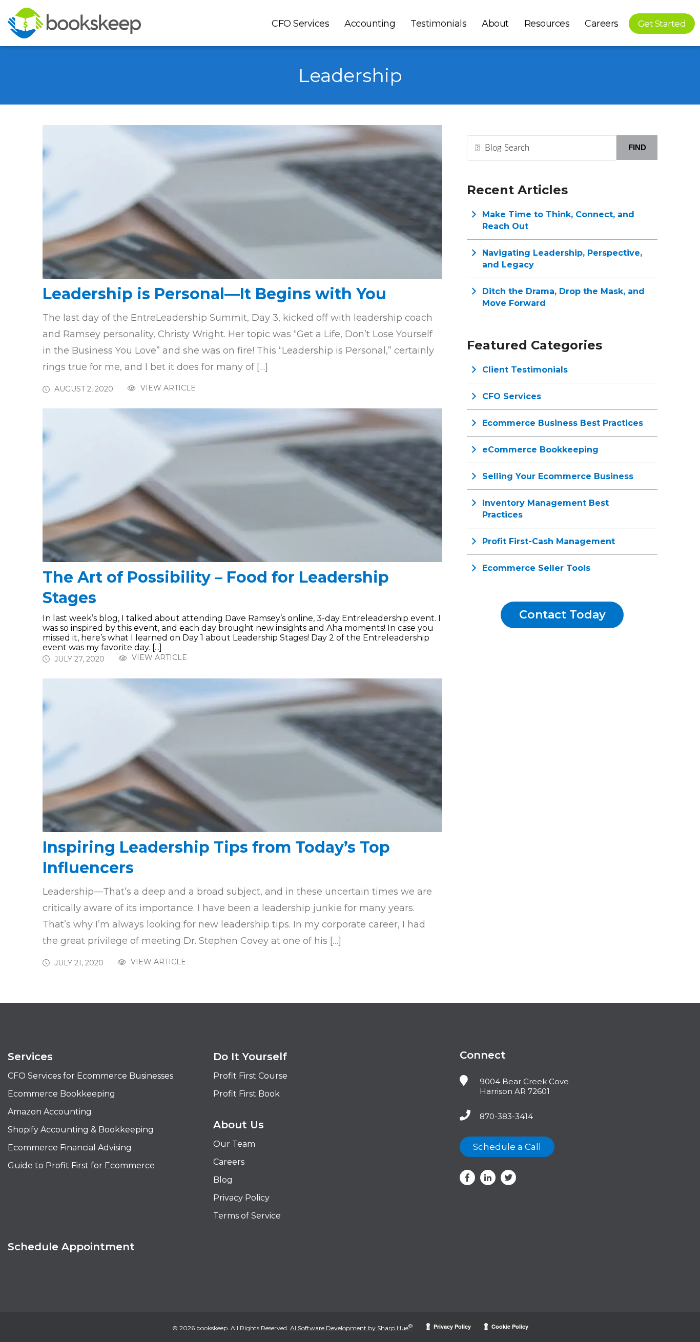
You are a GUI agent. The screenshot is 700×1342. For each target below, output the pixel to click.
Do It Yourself (250, 1056)
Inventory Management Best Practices (545, 509)
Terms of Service (247, 1216)
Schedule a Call (507, 1147)
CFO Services (300, 23)
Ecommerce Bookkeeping (61, 1094)
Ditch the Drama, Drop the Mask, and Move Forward (563, 297)
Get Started (662, 23)
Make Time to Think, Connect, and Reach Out (558, 220)
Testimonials (438, 23)
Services (30, 1056)
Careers (602, 23)
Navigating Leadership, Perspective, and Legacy (562, 259)
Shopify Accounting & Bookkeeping (81, 1129)
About (495, 23)
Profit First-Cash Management (548, 541)
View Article (167, 388)
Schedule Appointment (71, 1247)
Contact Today (562, 615)
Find (637, 147)
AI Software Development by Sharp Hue (351, 1328)
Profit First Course (250, 1076)
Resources (547, 23)
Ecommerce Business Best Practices (562, 423)
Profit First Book (246, 1094)
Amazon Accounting (50, 1112)
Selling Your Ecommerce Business (557, 476)
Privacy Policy (241, 1198)
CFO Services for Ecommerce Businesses (90, 1076)
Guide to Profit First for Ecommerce (81, 1165)
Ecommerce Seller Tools (536, 568)
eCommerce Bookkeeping (540, 450)
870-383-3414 (506, 1116)
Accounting (369, 23)
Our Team (234, 1144)
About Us (238, 1125)
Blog (223, 1180)
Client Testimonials (525, 370)
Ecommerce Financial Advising (70, 1147)
